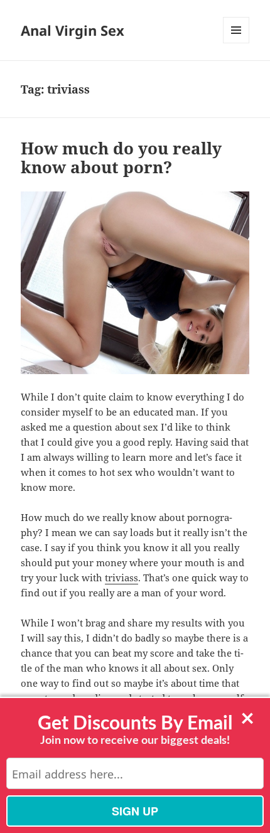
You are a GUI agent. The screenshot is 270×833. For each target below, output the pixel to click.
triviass (121, 577)
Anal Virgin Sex (72, 30)
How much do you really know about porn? (121, 157)
